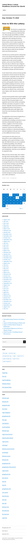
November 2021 (7, 301)
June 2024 (6, 245)
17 (7, 200)
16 (3, 200)
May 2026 (6, 225)
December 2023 (7, 256)
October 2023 (6, 259)
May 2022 (6, 290)
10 (7, 197)
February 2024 (7, 252)
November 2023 (7, 257)
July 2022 (5, 286)
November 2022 (7, 279)
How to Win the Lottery (13, 24)
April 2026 (6, 227)
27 (17, 203)
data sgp (5, 353)
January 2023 (6, 276)
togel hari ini (20, 356)
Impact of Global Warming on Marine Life (14, 323)
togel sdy (4, 518)
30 (3, 205)
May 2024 (6, 247)
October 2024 (6, 237)
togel (14, 356)
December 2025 (7, 234)
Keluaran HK (5, 534)
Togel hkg (4, 372)
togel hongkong (7, 358)
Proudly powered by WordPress (8, 539)
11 (10, 197)
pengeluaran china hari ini (9, 467)
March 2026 (6, 228)
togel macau (5, 470)
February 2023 (7, 274)
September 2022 (7, 283)
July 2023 (5, 265)
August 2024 (6, 241)
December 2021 (7, 299)
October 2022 (6, 281)
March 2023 (6, 272)
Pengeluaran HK (6, 527)
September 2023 (7, 261)
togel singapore (7, 361)
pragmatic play (6, 405)
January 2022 (6, 297)
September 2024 (7, 239)
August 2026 (6, 219)
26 (14, 203)
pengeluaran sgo (7, 356)
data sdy (4, 499)
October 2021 (6, 303)
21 (20, 200)
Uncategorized (13, 178)
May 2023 (5, 268)
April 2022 (6, 292)
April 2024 (6, 248)
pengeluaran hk (6, 416)
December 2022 (7, 277)
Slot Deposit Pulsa (6, 387)
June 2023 (6, 266)
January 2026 (6, 232)
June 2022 (6, 288)
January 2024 (6, 254)
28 (20, 203)
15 (24, 197)
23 (3, 203)
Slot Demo (5, 530)
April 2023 (6, 270)
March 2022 (6, 294)
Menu (4, 10)
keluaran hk (5, 401)
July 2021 (5, 308)
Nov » (21, 208)
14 (20, 197)
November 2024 (7, 236)
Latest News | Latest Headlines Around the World (13, 5)
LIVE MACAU (5, 423)
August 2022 (6, 285)
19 (14, 200)
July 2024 (5, 243)
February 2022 (7, 296)
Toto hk (4, 376)
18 (10, 200)
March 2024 (6, 250)
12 (14, 197)
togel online (16, 358)
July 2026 (5, 221)
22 (24, 200)
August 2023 (6, 263)
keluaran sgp (12, 353)
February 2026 (7, 230)
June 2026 (6, 223)
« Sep (6, 208)
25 (10, 203)
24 (7, 203)
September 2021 (7, 305)
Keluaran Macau (6, 383)
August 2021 (6, 306)
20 (17, 200)
